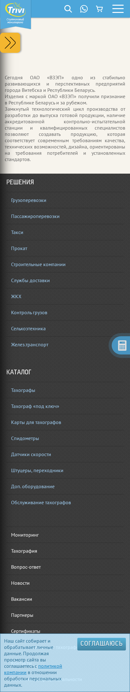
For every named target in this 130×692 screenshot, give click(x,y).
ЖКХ (16, 296)
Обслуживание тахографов (41, 502)
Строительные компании (38, 264)
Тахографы (23, 390)
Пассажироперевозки (35, 216)
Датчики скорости (31, 454)
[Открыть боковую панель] (10, 43)
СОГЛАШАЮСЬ (101, 644)
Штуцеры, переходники (37, 470)
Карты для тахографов (36, 422)
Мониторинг (25, 535)
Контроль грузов (29, 312)
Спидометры (25, 438)
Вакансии (21, 599)
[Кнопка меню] (118, 9)
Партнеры (22, 615)
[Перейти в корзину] (99, 9)
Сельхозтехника (28, 328)
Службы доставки (30, 280)
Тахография (24, 551)
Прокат (19, 248)
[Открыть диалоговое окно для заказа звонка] (84, 9)
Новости (20, 583)
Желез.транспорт (29, 344)
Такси (17, 232)
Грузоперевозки (28, 200)
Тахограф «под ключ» (35, 406)
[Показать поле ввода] (68, 9)
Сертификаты (25, 631)
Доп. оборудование (33, 486)
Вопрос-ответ (26, 567)
